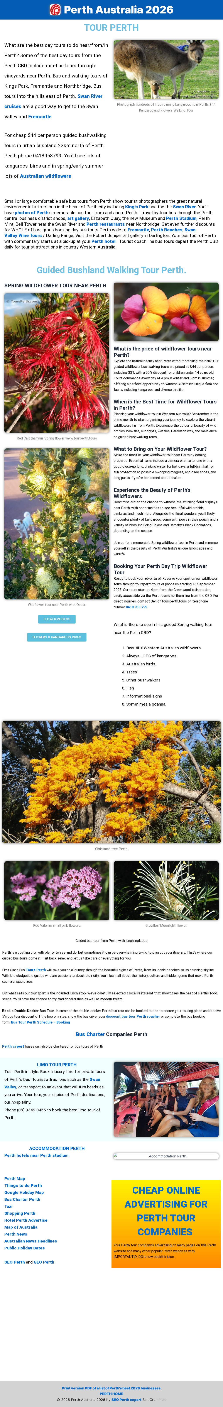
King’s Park (136, 206)
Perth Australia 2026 (119, 9)
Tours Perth (36, 970)
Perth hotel (103, 241)
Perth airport (13, 1046)
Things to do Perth (23, 1185)
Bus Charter (90, 1034)
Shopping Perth (20, 1213)
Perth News (16, 1234)
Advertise (38, 1220)
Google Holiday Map (24, 1192)
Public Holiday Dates (24, 1248)
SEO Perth (14, 1262)
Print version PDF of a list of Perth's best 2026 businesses (111, 1388)
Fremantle (39, 116)
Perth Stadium (181, 218)
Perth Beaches (166, 229)
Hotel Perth (15, 1220)
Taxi (9, 1206)
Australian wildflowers (45, 176)
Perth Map (14, 1178)
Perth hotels (16, 1155)
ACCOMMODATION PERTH (57, 1148)
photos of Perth (32, 212)
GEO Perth (44, 1262)
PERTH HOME (111, 1394)
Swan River (184, 206)
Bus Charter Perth (22, 1199)
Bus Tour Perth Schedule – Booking (40, 1022)
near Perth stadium (49, 1155)
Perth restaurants (105, 224)
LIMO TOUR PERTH (57, 1064)
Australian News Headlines (31, 1241)
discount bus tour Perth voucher (133, 1016)
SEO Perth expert (126, 1399)
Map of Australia (21, 1227)
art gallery (78, 218)
